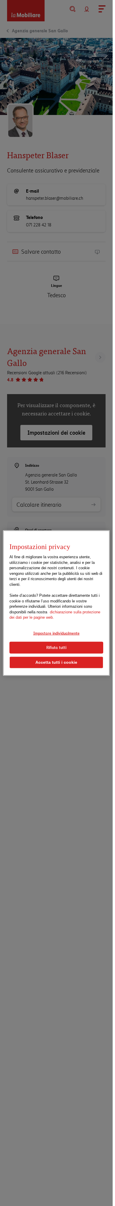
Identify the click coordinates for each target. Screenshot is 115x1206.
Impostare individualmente (56, 633)
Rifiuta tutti (56, 647)
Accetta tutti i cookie (56, 662)
